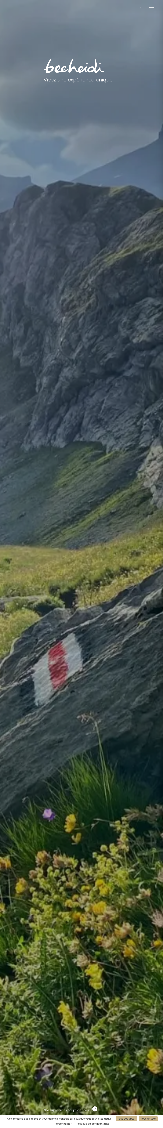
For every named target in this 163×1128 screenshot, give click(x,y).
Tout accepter (126, 1119)
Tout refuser (148, 1119)
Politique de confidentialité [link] (93, 1124)
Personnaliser (63, 1124)
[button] (151, 7)
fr (140, 7)
